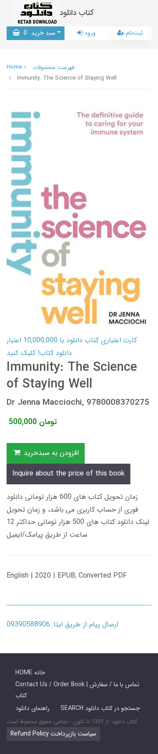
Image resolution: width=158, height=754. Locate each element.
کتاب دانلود (77, 13)
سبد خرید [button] (37, 33)
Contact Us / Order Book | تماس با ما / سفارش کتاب (77, 690)
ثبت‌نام (133, 33)
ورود (89, 33)
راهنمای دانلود (32, 708)
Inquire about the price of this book (68, 473)
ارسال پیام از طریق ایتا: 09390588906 (62, 624)
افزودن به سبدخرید (50, 452)
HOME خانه (30, 672)
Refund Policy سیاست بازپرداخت (53, 734)
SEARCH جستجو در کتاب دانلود (100, 708)
